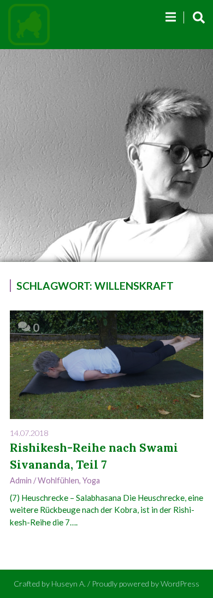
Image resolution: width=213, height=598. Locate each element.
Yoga (91, 480)
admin (21, 480)
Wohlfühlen (58, 480)
